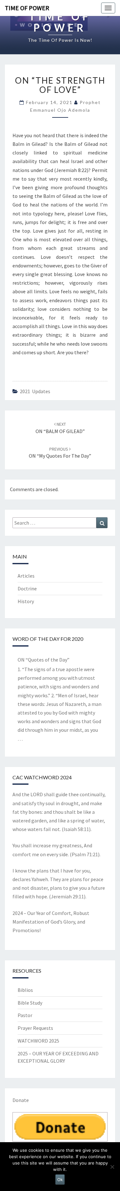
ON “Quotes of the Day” (43, 659)
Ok (60, 1179)
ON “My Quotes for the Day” (60, 452)
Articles (26, 576)
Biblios (25, 990)
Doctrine (27, 588)
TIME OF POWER (27, 8)
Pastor (25, 1015)
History (26, 601)
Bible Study (30, 1003)
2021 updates (35, 391)
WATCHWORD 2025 (38, 1040)
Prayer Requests (35, 1028)
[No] (112, 1167)
